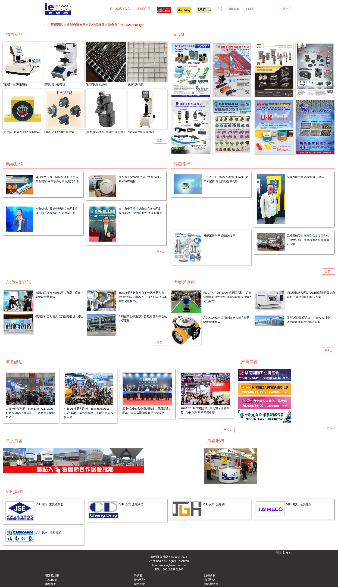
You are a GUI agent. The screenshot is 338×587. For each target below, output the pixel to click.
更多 (329, 427)
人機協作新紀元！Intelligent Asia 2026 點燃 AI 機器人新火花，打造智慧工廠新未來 (30, 413)
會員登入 (210, 579)
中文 (220, 8)
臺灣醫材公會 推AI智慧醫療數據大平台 (59, 316)
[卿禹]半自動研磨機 (15, 84)
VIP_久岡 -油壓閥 (214, 504)
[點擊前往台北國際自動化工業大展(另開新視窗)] (286, 402)
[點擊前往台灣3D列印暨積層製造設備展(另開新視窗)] (286, 416)
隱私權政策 (211, 583)
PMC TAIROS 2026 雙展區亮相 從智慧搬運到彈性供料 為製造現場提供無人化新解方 (227, 297)
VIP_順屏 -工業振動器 (49, 504)
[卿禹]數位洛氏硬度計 (140, 131)
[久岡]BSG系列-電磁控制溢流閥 (105, 131)
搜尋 (285, 8)
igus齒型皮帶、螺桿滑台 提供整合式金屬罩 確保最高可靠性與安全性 (57, 179)
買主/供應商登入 (120, 8)
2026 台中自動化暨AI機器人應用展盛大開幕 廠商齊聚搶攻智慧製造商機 (146, 410)
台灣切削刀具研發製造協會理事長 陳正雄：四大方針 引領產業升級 (57, 210)
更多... (160, 140)
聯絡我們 (50, 583)
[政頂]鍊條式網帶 (96, 84)
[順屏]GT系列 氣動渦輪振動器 (21, 131)
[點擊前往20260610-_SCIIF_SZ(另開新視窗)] (286, 375)
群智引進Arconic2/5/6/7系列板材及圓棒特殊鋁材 (140, 179)
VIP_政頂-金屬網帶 (131, 504)
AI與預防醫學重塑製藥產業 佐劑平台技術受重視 (142, 318)
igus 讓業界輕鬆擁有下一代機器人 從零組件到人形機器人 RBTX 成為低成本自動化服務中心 (142, 297)
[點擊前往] (191, 70)
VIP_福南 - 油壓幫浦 (48, 532)
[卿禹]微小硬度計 (54, 84)
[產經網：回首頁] (58, 9)
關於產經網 (52, 575)
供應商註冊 (143, 8)
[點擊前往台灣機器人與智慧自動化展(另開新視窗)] (286, 389)
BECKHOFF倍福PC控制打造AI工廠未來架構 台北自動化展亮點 (226, 179)
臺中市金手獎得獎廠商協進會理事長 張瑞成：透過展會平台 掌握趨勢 (140, 210)
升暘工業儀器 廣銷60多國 (220, 235)
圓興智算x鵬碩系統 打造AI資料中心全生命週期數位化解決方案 (309, 319)
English (234, 8)
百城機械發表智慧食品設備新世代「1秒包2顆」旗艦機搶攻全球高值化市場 (308, 240)
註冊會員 (210, 575)
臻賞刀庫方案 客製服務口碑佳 (305, 177)
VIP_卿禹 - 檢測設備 (299, 504)
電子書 (138, 575)
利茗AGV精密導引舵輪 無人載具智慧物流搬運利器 (226, 319)
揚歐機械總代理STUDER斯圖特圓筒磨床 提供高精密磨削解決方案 (310, 294)
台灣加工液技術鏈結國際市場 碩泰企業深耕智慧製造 (59, 294)
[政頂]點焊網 (135, 84)
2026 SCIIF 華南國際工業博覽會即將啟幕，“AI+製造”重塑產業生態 (205, 410)
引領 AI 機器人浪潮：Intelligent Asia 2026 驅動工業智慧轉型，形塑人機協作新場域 (88, 413)
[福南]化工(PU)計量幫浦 (59, 131)
